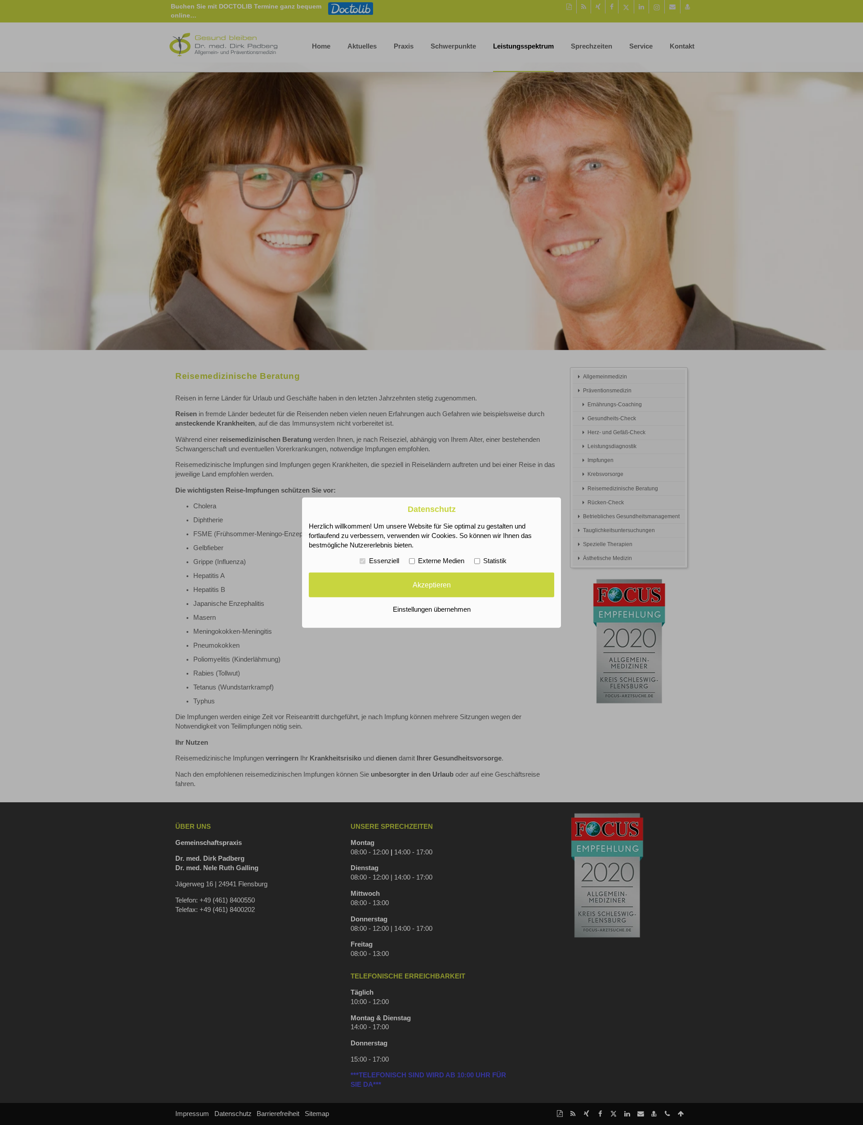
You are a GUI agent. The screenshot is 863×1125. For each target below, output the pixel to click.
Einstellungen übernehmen (432, 609)
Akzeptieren (432, 585)
